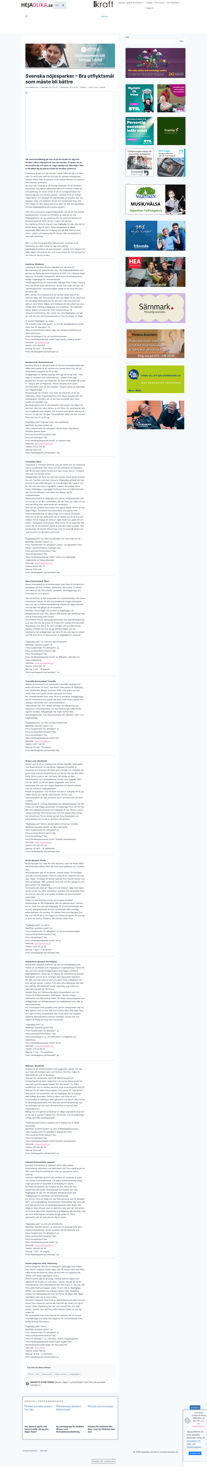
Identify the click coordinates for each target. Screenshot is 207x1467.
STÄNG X (195, 1407)
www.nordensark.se (43, 443)
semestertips (47, 1374)
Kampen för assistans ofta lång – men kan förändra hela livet (101, 1429)
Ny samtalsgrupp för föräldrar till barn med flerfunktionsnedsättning (70, 1429)
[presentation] (39, 1414)
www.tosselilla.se (42, 741)
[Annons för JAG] (171, 111)
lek (37, 1374)
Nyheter (83, 87)
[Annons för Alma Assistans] (70, 55)
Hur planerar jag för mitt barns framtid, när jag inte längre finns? (37, 1429)
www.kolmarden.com (44, 1046)
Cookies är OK (195, 1453)
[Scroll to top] (6, 1457)
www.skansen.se (42, 1144)
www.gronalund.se (43, 842)
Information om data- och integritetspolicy (194, 1444)
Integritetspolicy (30, 1450)
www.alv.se (40, 1348)
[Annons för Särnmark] (155, 322)
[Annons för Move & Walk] (155, 393)
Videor (149, 2)
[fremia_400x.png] (171, 131)
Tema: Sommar (61, 1374)
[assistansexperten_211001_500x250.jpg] (155, 77)
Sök (127, 37)
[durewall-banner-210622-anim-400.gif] (140, 163)
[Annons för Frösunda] (155, 250)
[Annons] (103, 16)
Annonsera (159, 2)
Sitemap (43, 1450)
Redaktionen (33, 87)
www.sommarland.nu (44, 1245)
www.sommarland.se (44, 663)
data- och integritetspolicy (198, 1423)
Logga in (150, 8)
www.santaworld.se (43, 563)
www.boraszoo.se (43, 943)
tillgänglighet (75, 1374)
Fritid (30, 1374)
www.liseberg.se (42, 342)
